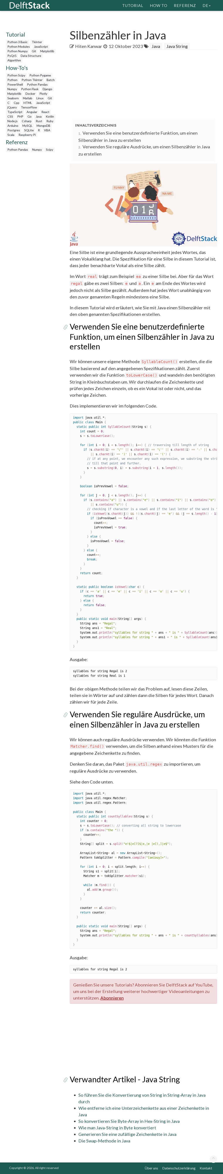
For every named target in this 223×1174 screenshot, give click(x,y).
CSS (10, 116)
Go (29, 116)
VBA (47, 130)
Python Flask (30, 89)
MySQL (27, 125)
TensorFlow (29, 107)
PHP (20, 116)
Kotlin (50, 116)
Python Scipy (16, 75)
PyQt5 (12, 56)
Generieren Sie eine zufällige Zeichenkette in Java (127, 1134)
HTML (28, 103)
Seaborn (13, 98)
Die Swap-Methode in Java (104, 1140)
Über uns (151, 1168)
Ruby (49, 121)
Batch (51, 80)
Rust (39, 121)
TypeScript (14, 112)
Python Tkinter (32, 80)
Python (12, 80)
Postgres (13, 130)
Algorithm (14, 60)
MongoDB (43, 125)
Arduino (12, 125)
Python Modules (18, 46)
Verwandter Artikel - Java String (125, 1079)
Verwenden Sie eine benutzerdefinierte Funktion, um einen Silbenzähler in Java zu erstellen (142, 336)
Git (34, 51)
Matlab (27, 98)
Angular (32, 112)
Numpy (12, 89)
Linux (40, 98)
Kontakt (206, 1168)
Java (39, 116)
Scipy (49, 149)
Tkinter (37, 42)
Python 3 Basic (17, 42)
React (45, 112)
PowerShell (15, 84)
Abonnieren (112, 997)
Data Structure (31, 56)
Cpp (16, 103)
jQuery (12, 107)
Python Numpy (17, 51)
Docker (30, 93)
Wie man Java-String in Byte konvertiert (117, 1127)
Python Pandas (37, 84)
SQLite (29, 130)
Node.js (12, 121)
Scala (10, 135)
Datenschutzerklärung (179, 1168)
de (205, 5)
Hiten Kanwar (88, 46)
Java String (177, 46)
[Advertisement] (146, 84)
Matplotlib (47, 51)
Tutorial (132, 5)
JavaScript (41, 46)
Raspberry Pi (27, 135)
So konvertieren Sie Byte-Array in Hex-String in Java (129, 1121)
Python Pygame (40, 75)
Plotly (43, 93)
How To (158, 5)
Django (47, 89)
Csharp (27, 121)
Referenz (185, 5)
